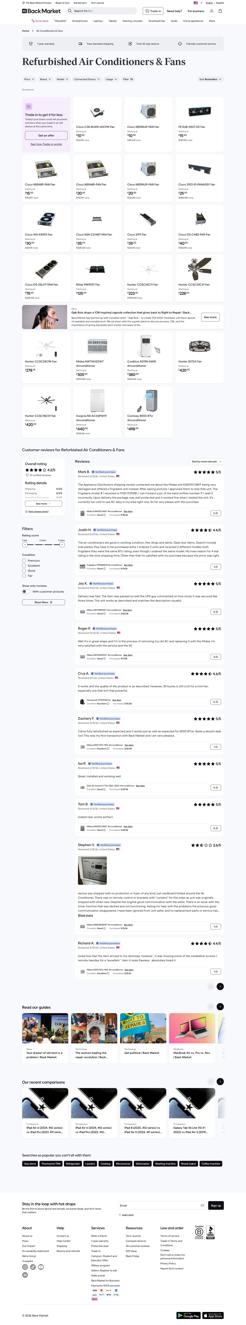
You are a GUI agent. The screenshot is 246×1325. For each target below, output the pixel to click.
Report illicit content (171, 1268)
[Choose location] (198, 3)
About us (27, 1235)
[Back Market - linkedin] (25, 1275)
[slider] (25, 544)
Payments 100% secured (105, 1285)
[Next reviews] (220, 986)
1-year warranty (99, 1241)
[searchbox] (104, 10)
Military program (100, 1265)
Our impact (28, 1246)
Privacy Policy (168, 1263)
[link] (210, 317)
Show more (85, 915)
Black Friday (132, 1256)
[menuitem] (80, 21)
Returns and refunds (68, 1251)
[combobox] (29, 79)
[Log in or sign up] (211, 11)
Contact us (63, 1235)
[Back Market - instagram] (25, 1267)
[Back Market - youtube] (41, 1267)
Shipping (62, 1246)
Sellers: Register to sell (104, 1270)
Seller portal (98, 1275)
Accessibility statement (35, 1251)
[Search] (70, 11)
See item (128, 511)
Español (220, 2)
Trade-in (96, 1251)
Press (25, 1241)
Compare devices (136, 1241)
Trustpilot (27, 1261)
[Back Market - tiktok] (33, 1267)
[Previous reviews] (210, 986)
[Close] (239, 1281)
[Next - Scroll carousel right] (220, 1006)
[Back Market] (41, 11)
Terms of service (169, 1235)
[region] (123, 1039)
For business (196, 11)
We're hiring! (29, 1256)
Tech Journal (133, 1235)
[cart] (220, 11)
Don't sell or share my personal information (172, 1256)
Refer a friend (99, 1235)
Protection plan (100, 1246)
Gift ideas (131, 1251)
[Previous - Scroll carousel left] (210, 1006)
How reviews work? (38, 511)
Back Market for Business (105, 1280)
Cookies (165, 1250)
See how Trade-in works (46, 144)
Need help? (174, 11)
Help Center (64, 1241)
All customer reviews (138, 1246)
